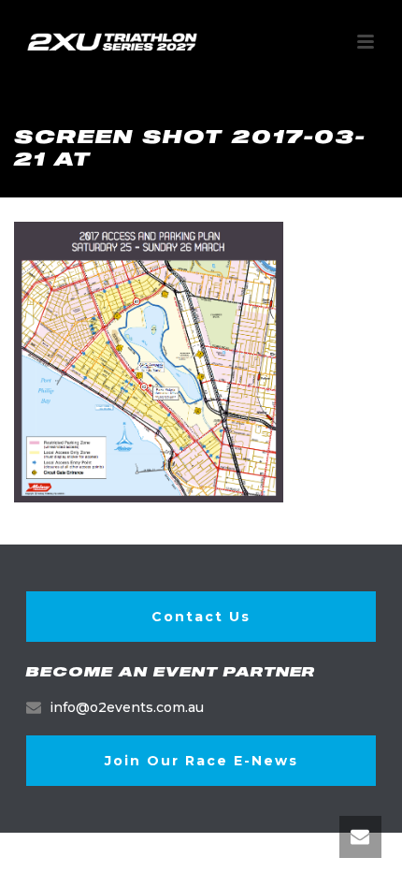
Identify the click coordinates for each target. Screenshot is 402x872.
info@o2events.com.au (127, 707)
